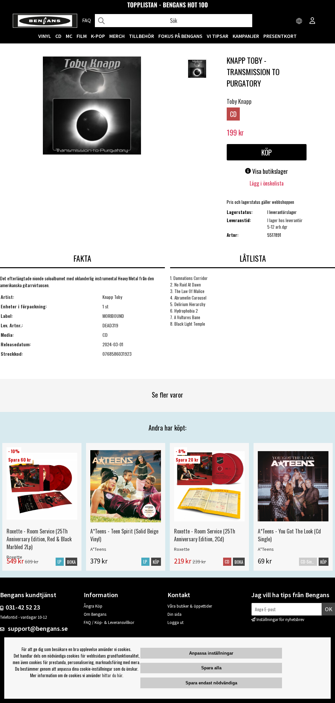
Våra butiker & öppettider (190, 606)
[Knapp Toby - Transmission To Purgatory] (92, 106)
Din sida (175, 614)
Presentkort (280, 36)
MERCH (117, 36)
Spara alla (211, 667)
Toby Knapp (239, 101)
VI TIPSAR (217, 36)
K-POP (98, 36)
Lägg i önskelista (267, 183)
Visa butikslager (269, 171)
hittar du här (112, 675)
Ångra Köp (93, 606)
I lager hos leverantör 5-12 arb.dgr (285, 223)
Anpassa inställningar (211, 653)
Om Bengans (95, 614)
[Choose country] (299, 21)
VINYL (44, 36)
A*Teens (98, 549)
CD (58, 36)
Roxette (182, 549)
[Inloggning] (312, 21)
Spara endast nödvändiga (211, 682)
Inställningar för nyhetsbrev (280, 619)
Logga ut (176, 622)
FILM (82, 36)
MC (69, 36)
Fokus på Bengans (180, 36)
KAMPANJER (246, 36)
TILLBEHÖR (141, 36)
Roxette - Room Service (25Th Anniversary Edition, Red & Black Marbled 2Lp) (39, 539)
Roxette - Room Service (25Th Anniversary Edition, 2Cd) (204, 535)
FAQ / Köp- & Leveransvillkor (109, 622)
